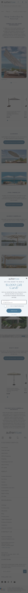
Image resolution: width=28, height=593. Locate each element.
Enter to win (14, 310)
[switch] (6, 306)
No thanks (14, 314)
